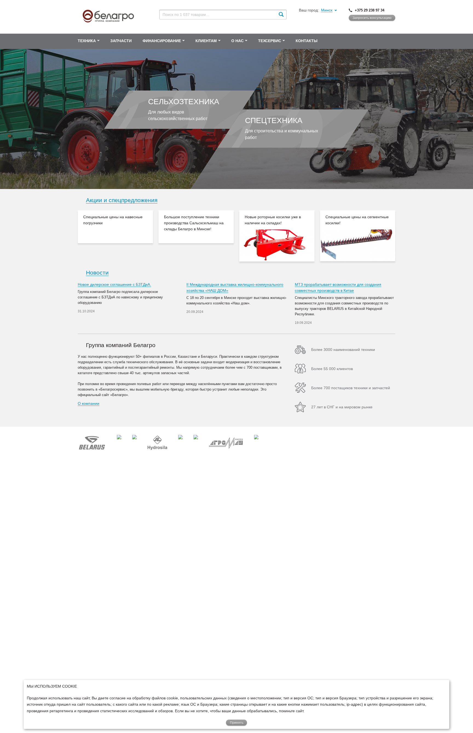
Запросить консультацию (372, 18)
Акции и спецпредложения (121, 200)
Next (403, 236)
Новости (97, 272)
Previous (70, 236)
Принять (236, 723)
